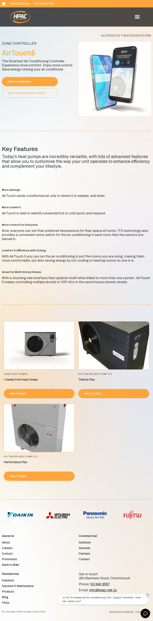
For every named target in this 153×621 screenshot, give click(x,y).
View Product (18, 393)
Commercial (19, 3)
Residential (44, 3)
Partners (84, 553)
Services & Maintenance (18, 586)
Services (84, 548)
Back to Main (10, 564)
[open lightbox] (115, 79)
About (6, 542)
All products (110, 35)
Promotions (9, 559)
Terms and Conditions (121, 611)
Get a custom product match (26, 92)
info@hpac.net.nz (103, 590)
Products (8, 591)
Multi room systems (137, 35)
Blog (5, 597)
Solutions (85, 542)
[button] (137, 17)
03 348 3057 (100, 584)
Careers (7, 548)
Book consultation (19, 81)
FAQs (5, 602)
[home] (42, 17)
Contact (7, 553)
